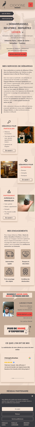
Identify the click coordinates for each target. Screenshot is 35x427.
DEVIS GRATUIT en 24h (18, 54)
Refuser (17, 414)
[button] (32, 396)
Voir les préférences (17, 419)
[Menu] (30, 4)
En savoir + (9, 150)
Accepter (17, 409)
